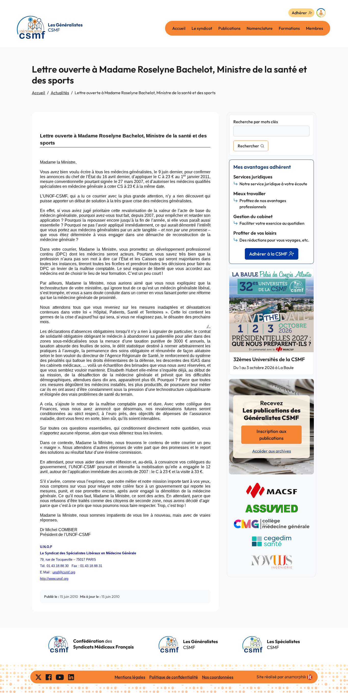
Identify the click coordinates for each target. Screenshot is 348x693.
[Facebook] (49, 677)
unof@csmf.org (63, 572)
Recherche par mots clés (255, 121)
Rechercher (248, 145)
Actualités (60, 92)
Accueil (178, 28)
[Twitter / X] (38, 677)
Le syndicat (202, 28)
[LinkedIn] (71, 677)
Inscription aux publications (271, 434)
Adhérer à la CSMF (268, 254)
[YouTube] (60, 677)
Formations (289, 28)
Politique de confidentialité (173, 677)
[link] (299, 677)
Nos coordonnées (217, 677)
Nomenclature (260, 28)
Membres (314, 28)
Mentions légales (130, 677)
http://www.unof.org (54, 579)
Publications (229, 28)
